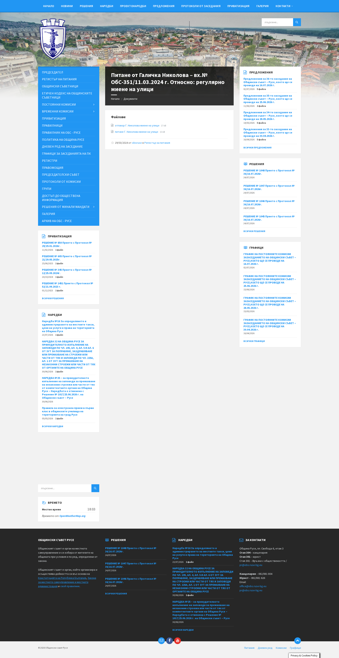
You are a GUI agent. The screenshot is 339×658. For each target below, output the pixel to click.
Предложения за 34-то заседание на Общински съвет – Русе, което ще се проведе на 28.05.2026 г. (267, 116)
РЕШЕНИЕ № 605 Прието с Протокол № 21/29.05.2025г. (67, 257)
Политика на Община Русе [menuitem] (63, 140)
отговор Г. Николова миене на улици (137, 125)
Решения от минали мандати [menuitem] (65, 207)
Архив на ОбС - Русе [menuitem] (57, 221)
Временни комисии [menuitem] (58, 111)
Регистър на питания (157, 142)
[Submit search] (297, 22)
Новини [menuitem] (67, 6)
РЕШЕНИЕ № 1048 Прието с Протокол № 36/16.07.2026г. (269, 172)
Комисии (281, 648)
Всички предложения (257, 147)
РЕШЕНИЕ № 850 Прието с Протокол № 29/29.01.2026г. (67, 244)
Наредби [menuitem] (106, 6)
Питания (249, 648)
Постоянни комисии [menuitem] (59, 104)
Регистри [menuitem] (49, 161)
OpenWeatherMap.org (72, 516)
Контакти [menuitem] (283, 6)
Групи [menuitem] (46, 189)
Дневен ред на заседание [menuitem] (62, 146)
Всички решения (53, 298)
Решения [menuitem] (86, 6)
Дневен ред (265, 648)
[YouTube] (177, 640)
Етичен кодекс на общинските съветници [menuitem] (67, 95)
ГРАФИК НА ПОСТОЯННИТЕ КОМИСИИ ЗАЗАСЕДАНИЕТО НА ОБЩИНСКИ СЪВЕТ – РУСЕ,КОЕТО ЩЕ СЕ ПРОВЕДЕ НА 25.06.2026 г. (269, 281)
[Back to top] (297, 640)
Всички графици (254, 341)
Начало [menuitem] (48, 6)
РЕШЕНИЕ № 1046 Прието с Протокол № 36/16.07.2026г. (269, 202)
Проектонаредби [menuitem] (133, 6)
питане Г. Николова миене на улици (137, 131)
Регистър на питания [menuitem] (59, 79)
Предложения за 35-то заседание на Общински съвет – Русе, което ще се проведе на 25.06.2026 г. (267, 99)
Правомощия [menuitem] (52, 168)
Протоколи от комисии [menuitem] (61, 182)
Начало (115, 99)
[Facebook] (169, 640)
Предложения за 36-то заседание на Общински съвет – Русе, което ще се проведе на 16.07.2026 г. (267, 82)
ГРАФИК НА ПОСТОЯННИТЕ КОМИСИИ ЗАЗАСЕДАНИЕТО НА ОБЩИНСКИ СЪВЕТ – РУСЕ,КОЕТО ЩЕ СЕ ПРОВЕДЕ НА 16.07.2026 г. (269, 259)
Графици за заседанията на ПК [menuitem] (66, 153)
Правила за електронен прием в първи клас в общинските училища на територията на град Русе (68, 411)
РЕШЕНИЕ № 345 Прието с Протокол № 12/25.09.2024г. (67, 271)
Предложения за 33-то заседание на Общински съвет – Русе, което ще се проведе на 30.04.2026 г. (267, 132)
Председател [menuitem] (52, 72)
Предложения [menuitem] (163, 6)
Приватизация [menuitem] (238, 6)
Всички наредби (52, 426)
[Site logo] (52, 59)
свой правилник (70, 586)
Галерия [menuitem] (262, 6)
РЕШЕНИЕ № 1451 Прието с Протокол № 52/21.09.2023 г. (67, 284)
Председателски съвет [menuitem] (60, 174)
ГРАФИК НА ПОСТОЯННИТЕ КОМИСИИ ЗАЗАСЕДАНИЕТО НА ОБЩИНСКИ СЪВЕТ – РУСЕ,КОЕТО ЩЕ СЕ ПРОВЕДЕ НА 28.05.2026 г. (269, 302)
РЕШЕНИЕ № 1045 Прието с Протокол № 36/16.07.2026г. (269, 218)
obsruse (137, 142)
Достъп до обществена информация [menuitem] (61, 198)
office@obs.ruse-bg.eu (253, 586)
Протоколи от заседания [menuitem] (201, 6)
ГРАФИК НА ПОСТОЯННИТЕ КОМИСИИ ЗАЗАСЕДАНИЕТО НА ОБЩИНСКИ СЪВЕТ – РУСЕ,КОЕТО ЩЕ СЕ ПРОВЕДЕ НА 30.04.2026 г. (269, 324)
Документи (130, 99)
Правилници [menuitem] (52, 125)
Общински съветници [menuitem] (60, 86)
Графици (295, 648)
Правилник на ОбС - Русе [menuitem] (61, 132)
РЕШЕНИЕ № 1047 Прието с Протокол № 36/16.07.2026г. (269, 187)
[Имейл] (161, 640)
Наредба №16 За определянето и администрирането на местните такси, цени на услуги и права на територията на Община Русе (68, 326)
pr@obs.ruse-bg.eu (251, 565)
